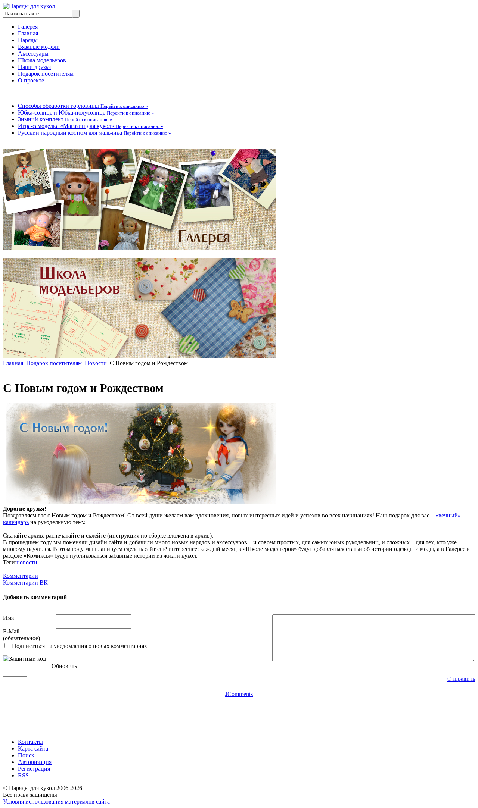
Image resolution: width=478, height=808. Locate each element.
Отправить (461, 679)
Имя (8, 617)
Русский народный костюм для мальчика (94, 132)
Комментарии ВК (25, 582)
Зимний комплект (65, 119)
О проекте (31, 80)
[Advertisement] (139, 714)
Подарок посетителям (46, 74)
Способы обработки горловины (83, 106)
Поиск (26, 755)
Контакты (30, 742)
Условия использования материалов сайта (56, 801)
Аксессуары (33, 53)
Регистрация (34, 768)
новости (26, 562)
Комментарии (20, 576)
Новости (96, 363)
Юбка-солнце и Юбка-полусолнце (86, 112)
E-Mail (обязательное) (21, 634)
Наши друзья (34, 67)
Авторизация (35, 762)
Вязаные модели (39, 47)
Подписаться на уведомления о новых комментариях (79, 646)
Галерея (28, 27)
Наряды (28, 40)
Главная (28, 33)
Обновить (64, 666)
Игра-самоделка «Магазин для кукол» (90, 126)
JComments (239, 694)
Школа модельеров (42, 60)
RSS (23, 775)
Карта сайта (33, 748)
